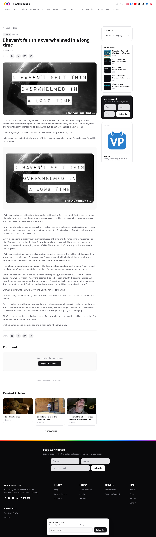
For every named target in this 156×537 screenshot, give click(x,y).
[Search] (117, 4)
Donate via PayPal (11, 513)
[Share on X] (18, 56)
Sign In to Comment (49, 363)
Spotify (82, 494)
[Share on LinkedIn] (24, 56)
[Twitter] (139, 4)
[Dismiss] (106, 522)
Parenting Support (112, 494)
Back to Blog (11, 28)
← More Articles (49, 431)
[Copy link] (31, 56)
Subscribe (123, 114)
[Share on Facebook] (12, 56)
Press (55, 9)
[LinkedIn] (147, 4)
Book (81, 9)
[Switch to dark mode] (121, 4)
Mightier (89, 9)
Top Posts (46, 9)
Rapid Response (112, 9)
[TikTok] (143, 4)
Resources (34, 9)
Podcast (24, 9)
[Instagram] (127, 4)
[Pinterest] (151, 4)
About (73, 9)
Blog (15, 9)
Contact (64, 9)
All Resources (110, 490)
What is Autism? (60, 494)
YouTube (82, 498)
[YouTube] (135, 4)
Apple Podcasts (85, 490)
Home (7, 9)
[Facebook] (131, 4)
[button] (50, 88)
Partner (100, 9)
